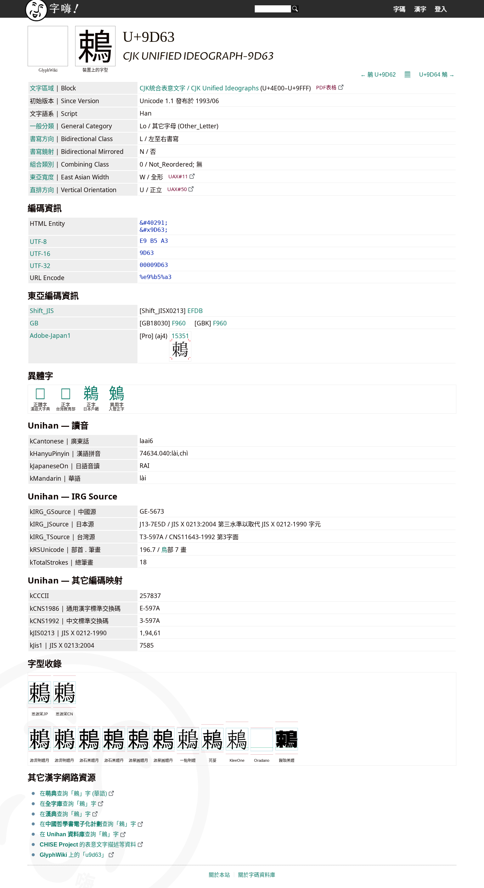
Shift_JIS (42, 310)
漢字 (420, 9)
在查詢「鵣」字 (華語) (73, 794)
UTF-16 (40, 253)
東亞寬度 (42, 177)
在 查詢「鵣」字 (79, 834)
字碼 (399, 9)
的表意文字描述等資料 (88, 845)
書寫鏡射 (42, 151)
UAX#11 (178, 176)
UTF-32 (40, 265)
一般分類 (42, 126)
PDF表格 (326, 87)
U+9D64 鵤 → (437, 75)
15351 (180, 335)
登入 (441, 9)
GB (34, 323)
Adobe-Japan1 (50, 335)
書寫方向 (42, 138)
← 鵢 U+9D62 (378, 75)
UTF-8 (38, 241)
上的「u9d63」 (73, 855)
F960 (179, 323)
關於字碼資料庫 (256, 875)
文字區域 (42, 88)
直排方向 (42, 189)
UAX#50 (177, 188)
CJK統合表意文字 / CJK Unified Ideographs (199, 88)
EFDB (195, 310)
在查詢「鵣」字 (68, 804)
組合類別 (42, 164)
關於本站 (219, 875)
